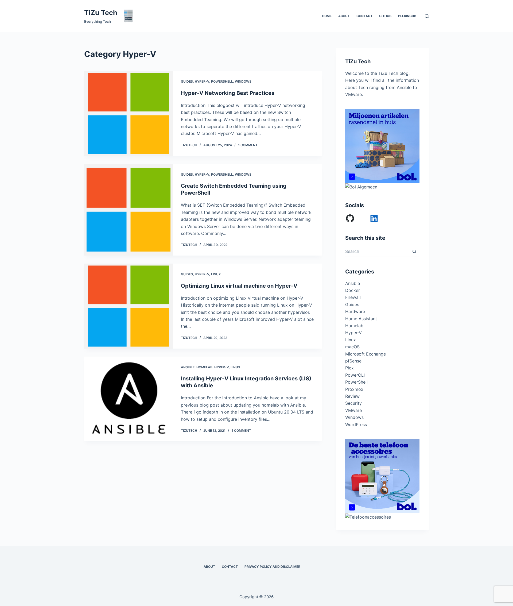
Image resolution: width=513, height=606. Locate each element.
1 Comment (248, 145)
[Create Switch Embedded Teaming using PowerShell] (128, 210)
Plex (349, 367)
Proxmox (354, 389)
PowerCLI (355, 375)
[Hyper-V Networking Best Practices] (128, 113)
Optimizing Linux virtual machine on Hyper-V (239, 286)
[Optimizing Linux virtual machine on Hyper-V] (128, 306)
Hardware (355, 311)
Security (353, 403)
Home (327, 16)
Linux (216, 274)
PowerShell (222, 81)
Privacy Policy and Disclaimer (272, 567)
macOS (352, 346)
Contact (364, 16)
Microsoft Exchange (365, 354)
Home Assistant (361, 318)
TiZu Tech (100, 13)
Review (352, 396)
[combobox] (377, 251)
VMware (353, 410)
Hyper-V (202, 81)
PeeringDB (407, 16)
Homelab (204, 367)
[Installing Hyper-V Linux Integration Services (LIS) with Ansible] (128, 399)
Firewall (353, 297)
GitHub (385, 16)
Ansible (188, 367)
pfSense (353, 361)
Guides (187, 81)
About (344, 16)
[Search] (427, 16)
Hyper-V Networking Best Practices (227, 93)
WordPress (356, 424)
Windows (243, 81)
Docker (352, 290)
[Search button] (414, 251)
